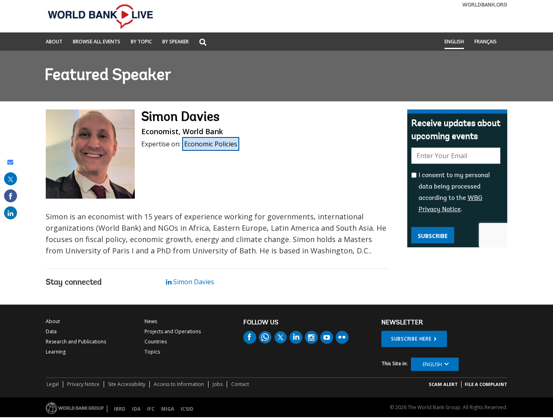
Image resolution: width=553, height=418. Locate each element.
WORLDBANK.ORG (484, 5)
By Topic (141, 42)
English (454, 42)
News (151, 321)
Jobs (218, 384)
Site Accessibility (126, 384)
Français (485, 42)
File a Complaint (486, 384)
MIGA (167, 408)
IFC (151, 408)
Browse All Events (96, 42)
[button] (202, 43)
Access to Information (179, 384)
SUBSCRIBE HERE (411, 338)
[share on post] (10, 178)
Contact (240, 384)
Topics (152, 351)
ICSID (187, 408)
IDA (136, 408)
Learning (56, 351)
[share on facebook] (10, 195)
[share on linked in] (10, 212)
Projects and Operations (173, 331)
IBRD (119, 408)
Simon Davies (193, 281)
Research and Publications (76, 341)
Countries (156, 341)
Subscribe (433, 236)
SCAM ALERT (443, 384)
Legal (53, 384)
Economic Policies (210, 143)
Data (51, 331)
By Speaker (175, 42)
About (54, 42)
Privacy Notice (83, 384)
